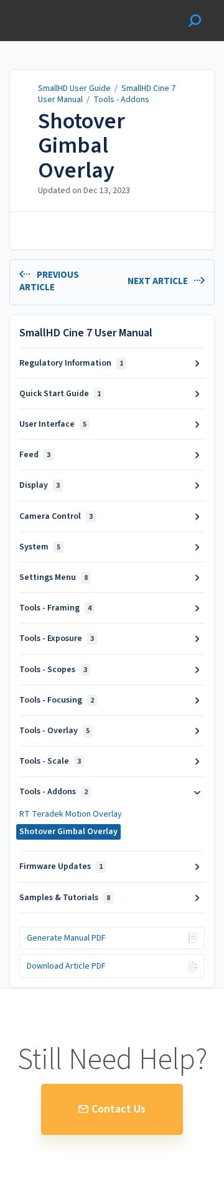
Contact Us (118, 1109)
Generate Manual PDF (66, 938)
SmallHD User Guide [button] (54, 6)
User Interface (52, 424)
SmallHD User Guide (74, 88)
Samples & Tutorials (64, 897)
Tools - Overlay (54, 730)
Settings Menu (53, 577)
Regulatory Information (71, 363)
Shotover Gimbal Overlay (81, 146)
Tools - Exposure (56, 638)
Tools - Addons (121, 99)
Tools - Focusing (56, 700)
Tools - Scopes (53, 669)
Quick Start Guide (60, 393)
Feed (34, 454)
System (39, 547)
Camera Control (56, 516)
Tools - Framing (55, 608)
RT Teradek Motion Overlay (70, 814)
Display (39, 485)
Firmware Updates (61, 866)
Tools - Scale (50, 761)
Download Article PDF (66, 966)
